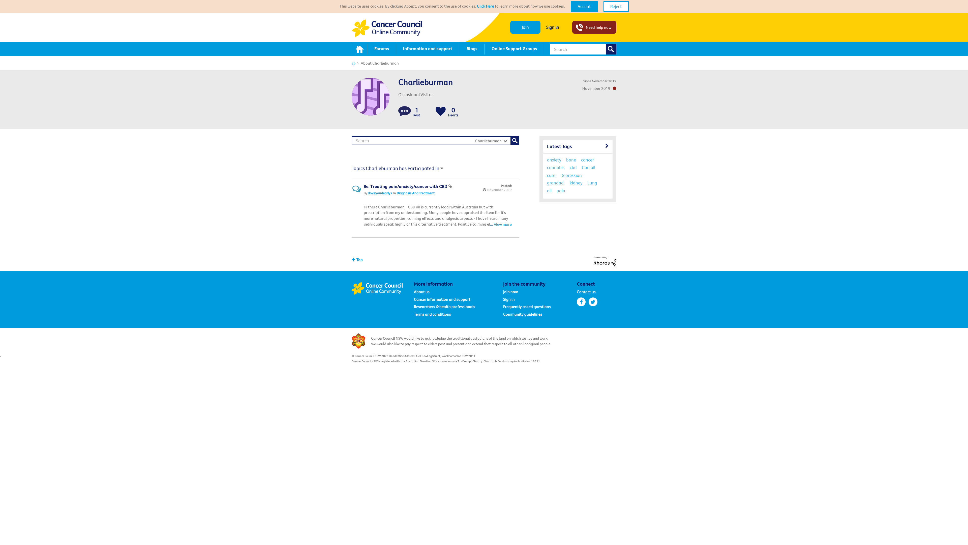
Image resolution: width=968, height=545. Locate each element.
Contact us (586, 291)
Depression (571, 175)
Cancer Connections (353, 63)
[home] (359, 49)
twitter (593, 301)
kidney (576, 183)
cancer (587, 160)
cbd (573, 167)
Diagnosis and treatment (416, 193)
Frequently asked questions (527, 306)
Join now (510, 291)
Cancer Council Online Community (382, 288)
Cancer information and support (442, 299)
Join (525, 27)
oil (549, 191)
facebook (581, 301)
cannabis (556, 167)
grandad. (556, 183)
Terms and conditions (432, 314)
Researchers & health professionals (444, 306)
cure (551, 175)
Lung (592, 183)
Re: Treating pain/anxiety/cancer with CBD (406, 186)
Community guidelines (522, 314)
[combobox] (583, 49)
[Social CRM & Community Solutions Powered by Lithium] (605, 261)
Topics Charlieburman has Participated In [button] (395, 168)
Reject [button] (616, 6)
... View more (501, 224)
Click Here (485, 6)
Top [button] (359, 259)
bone (571, 160)
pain (561, 191)
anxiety (554, 160)
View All (578, 145)
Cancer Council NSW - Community (387, 28)
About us (422, 291)
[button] (584, 6)
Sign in (552, 27)
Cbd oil (588, 167)
